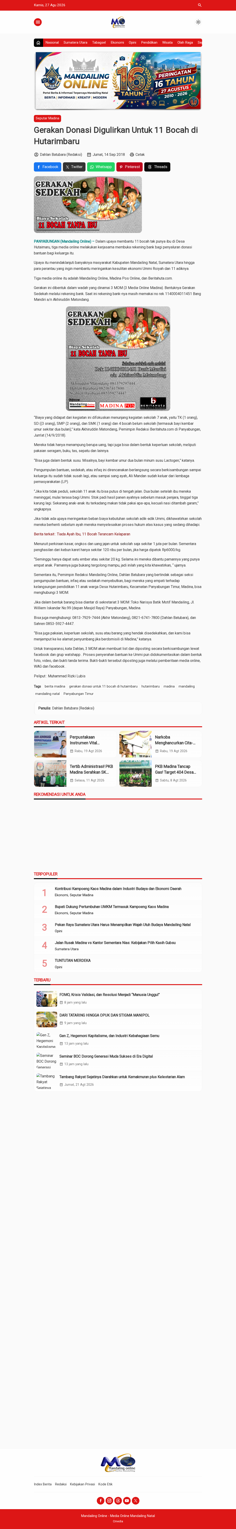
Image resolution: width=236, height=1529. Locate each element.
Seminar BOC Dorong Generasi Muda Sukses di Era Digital (106, 1056)
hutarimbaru (151, 686)
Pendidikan (149, 42)
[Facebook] (100, 1501)
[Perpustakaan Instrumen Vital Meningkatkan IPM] (50, 744)
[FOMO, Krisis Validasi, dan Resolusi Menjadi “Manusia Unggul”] (46, 999)
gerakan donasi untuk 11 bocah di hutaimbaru (103, 686)
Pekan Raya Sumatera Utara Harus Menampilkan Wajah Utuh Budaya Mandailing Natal (123, 925)
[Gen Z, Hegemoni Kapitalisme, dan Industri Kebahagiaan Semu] (46, 1040)
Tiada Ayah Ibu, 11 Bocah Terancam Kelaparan (93, 534)
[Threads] (118, 1501)
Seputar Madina (47, 118)
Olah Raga (185, 42)
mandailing (187, 686)
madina (169, 686)
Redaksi (61, 1484)
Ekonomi (117, 42)
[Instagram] (109, 1501)
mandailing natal (47, 694)
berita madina (55, 686)
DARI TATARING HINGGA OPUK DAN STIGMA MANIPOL (104, 1015)
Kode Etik (105, 1484)
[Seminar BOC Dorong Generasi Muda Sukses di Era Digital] (46, 1060)
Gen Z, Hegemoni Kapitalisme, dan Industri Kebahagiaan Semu (109, 1036)
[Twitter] (135, 1501)
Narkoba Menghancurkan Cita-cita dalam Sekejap (174, 743)
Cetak (140, 154)
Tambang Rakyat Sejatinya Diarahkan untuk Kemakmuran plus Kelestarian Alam (122, 1077)
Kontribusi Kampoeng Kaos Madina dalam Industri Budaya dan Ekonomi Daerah (118, 889)
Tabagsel (99, 42)
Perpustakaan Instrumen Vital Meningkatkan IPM (86, 743)
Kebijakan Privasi (82, 1484)
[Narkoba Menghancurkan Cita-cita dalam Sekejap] (135, 744)
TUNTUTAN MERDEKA (73, 960)
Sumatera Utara (75, 42)
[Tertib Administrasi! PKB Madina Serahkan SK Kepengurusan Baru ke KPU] (50, 773)
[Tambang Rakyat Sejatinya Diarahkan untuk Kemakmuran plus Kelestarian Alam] (46, 1081)
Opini (132, 42)
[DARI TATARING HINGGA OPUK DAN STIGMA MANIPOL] (46, 1019)
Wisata (167, 42)
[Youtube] (127, 1501)
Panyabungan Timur (79, 694)
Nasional (52, 42)
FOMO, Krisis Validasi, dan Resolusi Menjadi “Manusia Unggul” (109, 994)
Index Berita (43, 1484)
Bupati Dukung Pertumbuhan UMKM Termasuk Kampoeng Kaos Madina (112, 907)
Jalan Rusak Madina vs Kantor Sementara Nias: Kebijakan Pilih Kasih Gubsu (115, 943)
